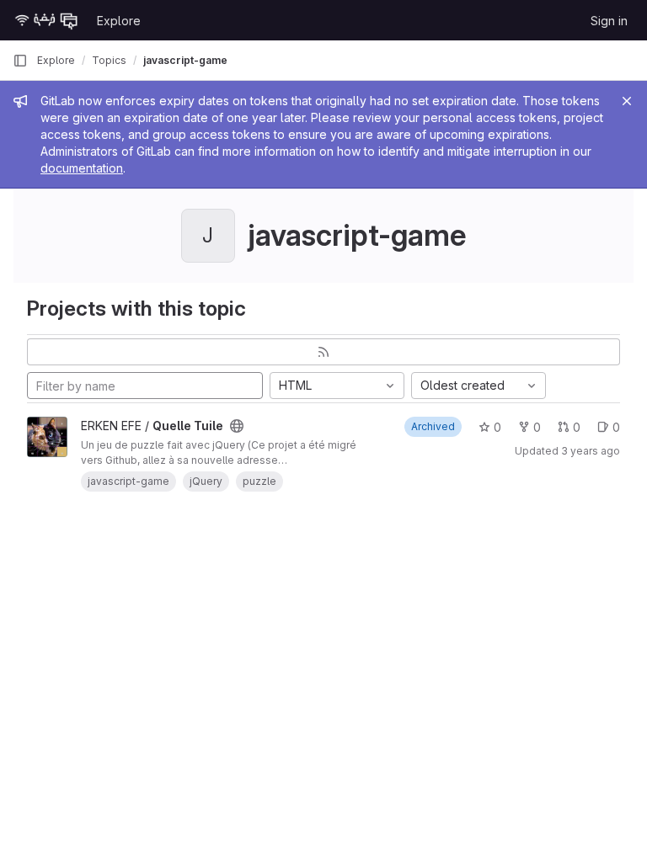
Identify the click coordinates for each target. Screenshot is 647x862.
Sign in (609, 20)
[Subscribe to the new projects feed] (323, 351)
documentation (81, 168)
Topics (109, 60)
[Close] (627, 101)
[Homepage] (46, 20)
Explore (119, 20)
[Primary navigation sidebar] (20, 60)
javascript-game (185, 60)
